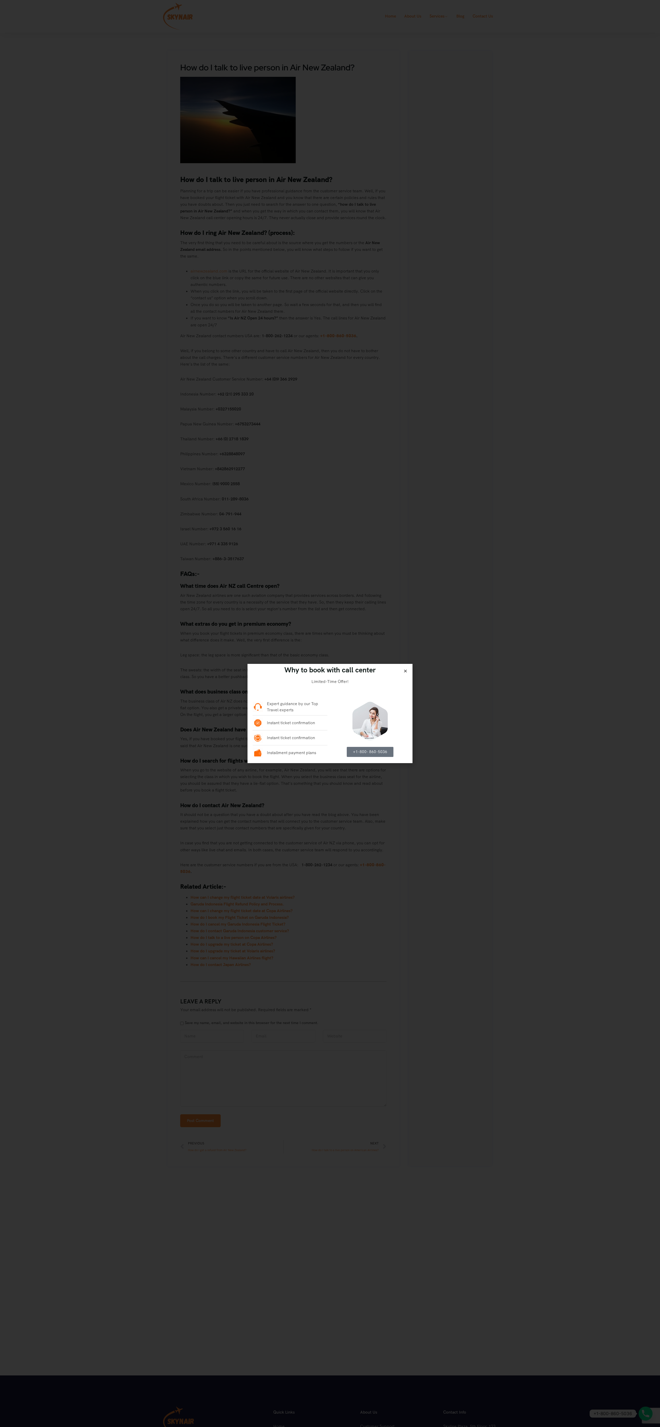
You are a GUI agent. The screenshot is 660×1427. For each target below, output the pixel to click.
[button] (405, 671)
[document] (330, 713)
